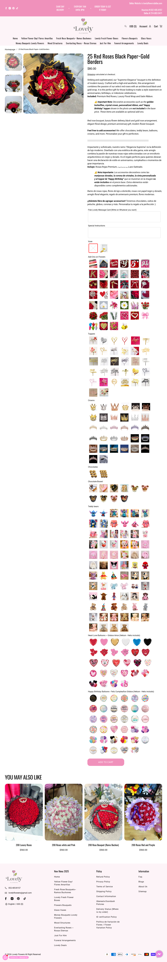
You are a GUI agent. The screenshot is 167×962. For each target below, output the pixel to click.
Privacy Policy (103, 882)
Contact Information (106, 896)
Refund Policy (103, 877)
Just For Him (105, 43)
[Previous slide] (13, 57)
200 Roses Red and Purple (143, 845)
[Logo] (83, 26)
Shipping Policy (104, 891)
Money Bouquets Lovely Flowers (30, 43)
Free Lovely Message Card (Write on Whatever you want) (112, 210)
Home (15, 38)
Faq (140, 877)
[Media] (53, 83)
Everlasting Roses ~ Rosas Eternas (81, 43)
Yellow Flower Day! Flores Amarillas (37, 38)
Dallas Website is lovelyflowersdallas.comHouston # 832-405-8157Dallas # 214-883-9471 (145, 8)
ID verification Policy (106, 917)
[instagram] (10, 8)
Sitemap (143, 891)
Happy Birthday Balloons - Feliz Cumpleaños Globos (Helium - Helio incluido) (121, 691)
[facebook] (6, 8)
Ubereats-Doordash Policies (105, 902)
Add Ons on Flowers (96, 257)
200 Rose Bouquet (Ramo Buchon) (103, 845)
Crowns (91, 400)
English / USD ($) (15, 904)
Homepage (10, 49)
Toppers (91, 334)
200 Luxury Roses (24, 845)
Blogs (141, 882)
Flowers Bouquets (130, 38)
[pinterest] (13, 8)
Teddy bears (93, 506)
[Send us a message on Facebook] (159, 954)
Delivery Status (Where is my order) (107, 910)
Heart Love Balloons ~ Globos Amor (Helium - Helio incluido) (114, 635)
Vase (90, 241)
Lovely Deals (142, 43)
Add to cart (105, 762)
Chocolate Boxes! (95, 481)
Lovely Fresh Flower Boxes (106, 38)
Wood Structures (55, 43)
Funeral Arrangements (124, 43)
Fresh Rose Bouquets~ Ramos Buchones (73, 38)
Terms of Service (104, 886)
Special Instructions (96, 226)
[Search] (125, 26)
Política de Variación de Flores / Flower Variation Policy (108, 925)
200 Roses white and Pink (63, 845)
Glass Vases (146, 38)
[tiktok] (17, 8)
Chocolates (93, 467)
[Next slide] (13, 110)
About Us (143, 886)
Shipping (91, 74)
